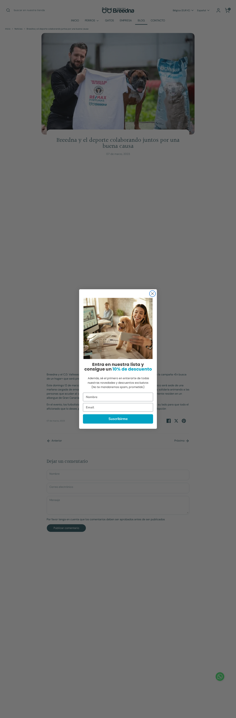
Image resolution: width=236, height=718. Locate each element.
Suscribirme (118, 419)
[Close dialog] (152, 294)
